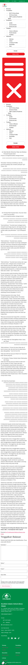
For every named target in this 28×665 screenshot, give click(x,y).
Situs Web (3, 574)
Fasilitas (11, 34)
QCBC (11, 23)
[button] (14, 80)
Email (2, 568)
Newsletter (12, 44)
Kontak (15, 50)
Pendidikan (9, 10)
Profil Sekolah (12, 32)
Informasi (8, 36)
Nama (3, 563)
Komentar (3, 544)
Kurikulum (8, 20)
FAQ (10, 46)
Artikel (10, 41)
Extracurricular (13, 26)
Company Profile (13, 42)
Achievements (12, 24)
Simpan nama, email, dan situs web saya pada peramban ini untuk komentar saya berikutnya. (12, 582)
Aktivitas (11, 39)
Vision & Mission (13, 31)
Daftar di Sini (15, 54)
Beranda (8, 8)
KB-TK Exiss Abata (14, 13)
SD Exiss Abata (13, 15)
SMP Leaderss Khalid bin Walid (15, 17)
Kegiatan (18, 655)
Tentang (8, 28)
